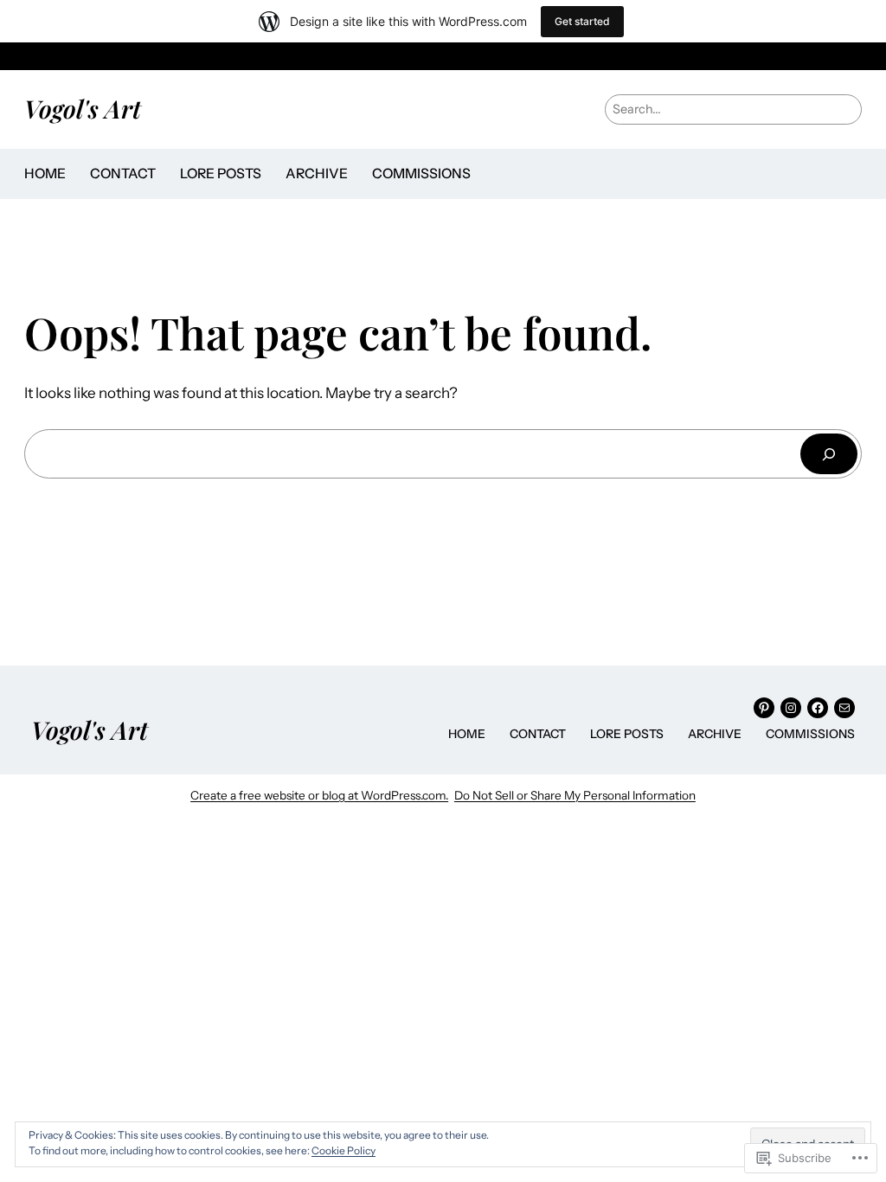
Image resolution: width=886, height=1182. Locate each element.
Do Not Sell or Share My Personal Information (575, 795)
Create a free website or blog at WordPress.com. (319, 795)
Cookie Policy (343, 1150)
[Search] (828, 454)
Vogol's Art (82, 108)
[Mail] (844, 707)
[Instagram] (790, 707)
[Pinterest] (764, 707)
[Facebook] (817, 707)
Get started (582, 21)
